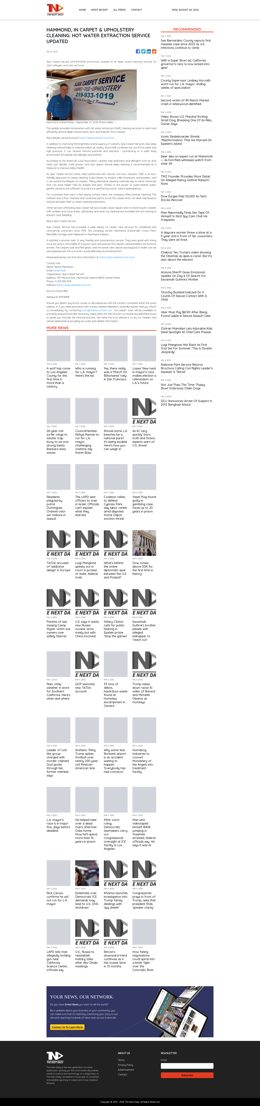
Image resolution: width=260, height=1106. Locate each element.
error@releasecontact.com (97, 310)
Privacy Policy (125, 1064)
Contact (122, 1074)
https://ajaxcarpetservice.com (74, 284)
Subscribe (187, 1075)
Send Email (59, 270)
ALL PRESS (119, 9)
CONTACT (136, 9)
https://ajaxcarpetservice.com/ (97, 137)
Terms (121, 1060)
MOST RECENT (99, 9)
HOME (82, 9)
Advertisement (126, 1069)
